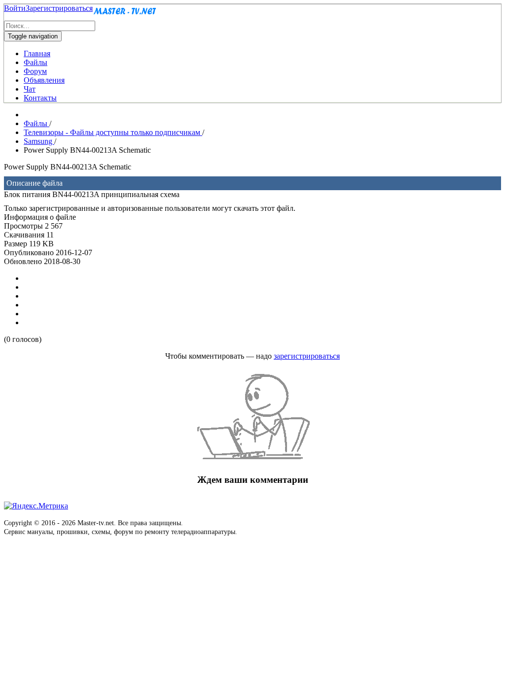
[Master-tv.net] (125, 16)
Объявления (44, 80)
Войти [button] (15, 8)
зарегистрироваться (307, 356)
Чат (30, 89)
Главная (37, 53)
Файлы (35, 62)
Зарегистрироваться (59, 8)
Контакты (40, 98)
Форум (35, 71)
